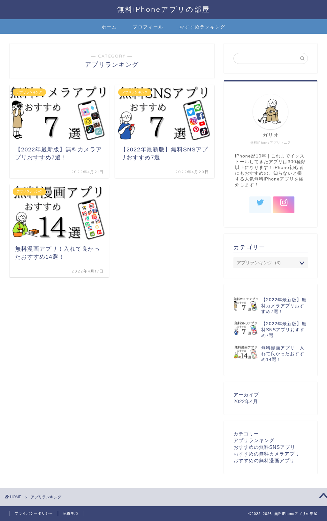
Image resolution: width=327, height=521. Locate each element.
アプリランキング (253, 440)
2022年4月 (245, 401)
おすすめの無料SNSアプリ (264, 447)
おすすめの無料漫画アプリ (264, 460)
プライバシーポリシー (34, 513)
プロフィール (148, 27)
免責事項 (70, 513)
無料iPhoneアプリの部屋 (163, 9)
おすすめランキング (202, 27)
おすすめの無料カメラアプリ (266, 453)
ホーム (109, 27)
